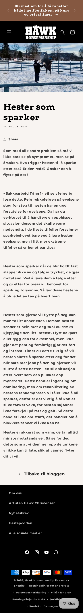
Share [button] (13, 139)
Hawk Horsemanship (39, 580)
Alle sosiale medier (25, 533)
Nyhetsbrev (19, 513)
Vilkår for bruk (61, 592)
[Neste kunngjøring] (75, 10)
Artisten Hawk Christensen (32, 503)
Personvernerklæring (31, 592)
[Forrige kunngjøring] (8, 10)
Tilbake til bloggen (44, 474)
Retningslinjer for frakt (28, 599)
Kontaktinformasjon (43, 606)
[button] (9, 32)
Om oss (15, 493)
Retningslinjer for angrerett (49, 585)
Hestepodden (21, 523)
